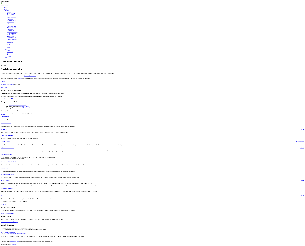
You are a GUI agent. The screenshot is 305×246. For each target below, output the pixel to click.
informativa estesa (14, 241)
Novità (302, 180)
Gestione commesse (12, 45)
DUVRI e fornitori (11, 33)
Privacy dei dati (11, 15)
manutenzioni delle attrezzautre (23, 108)
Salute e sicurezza (11, 17)
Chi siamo (6, 10)
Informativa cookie (21, 233)
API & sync (10, 42)
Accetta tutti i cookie (6, 244)
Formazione (10, 19)
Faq (8, 53)
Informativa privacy (11, 233)
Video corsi (10, 52)
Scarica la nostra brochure (7, 213)
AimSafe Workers (11, 27)
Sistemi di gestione (11, 20)
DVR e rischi (10, 30)
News (5, 9)
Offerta (302, 129)
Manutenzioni (10, 22)
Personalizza (14, 244)
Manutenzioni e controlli (7, 174)
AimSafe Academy (12, 54)
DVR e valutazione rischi (7, 148)
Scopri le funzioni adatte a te (8, 98)
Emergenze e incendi (12, 32)
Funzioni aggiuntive (12, 39)
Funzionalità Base (11, 26)
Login (5, 57)
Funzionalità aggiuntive (7, 188)
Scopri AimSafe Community (8, 232)
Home (5, 7)
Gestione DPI (10, 35)
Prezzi (8, 47)
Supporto (6, 49)
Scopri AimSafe (11, 13)
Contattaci (3, 204)
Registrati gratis (5, 116)
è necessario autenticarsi (30, 76)
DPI (8, 23)
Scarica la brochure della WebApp (9, 222)
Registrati (3, 81)
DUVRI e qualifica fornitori (8, 161)
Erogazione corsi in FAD (7, 135)
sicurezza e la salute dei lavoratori (17, 105)
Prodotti (6, 25)
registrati (20, 78)
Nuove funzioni (300, 141)
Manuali (9, 50)
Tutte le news (4, 87)
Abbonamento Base (6, 123)
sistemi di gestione (24, 106)
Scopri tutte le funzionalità (7, 84)
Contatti (9, 12)
